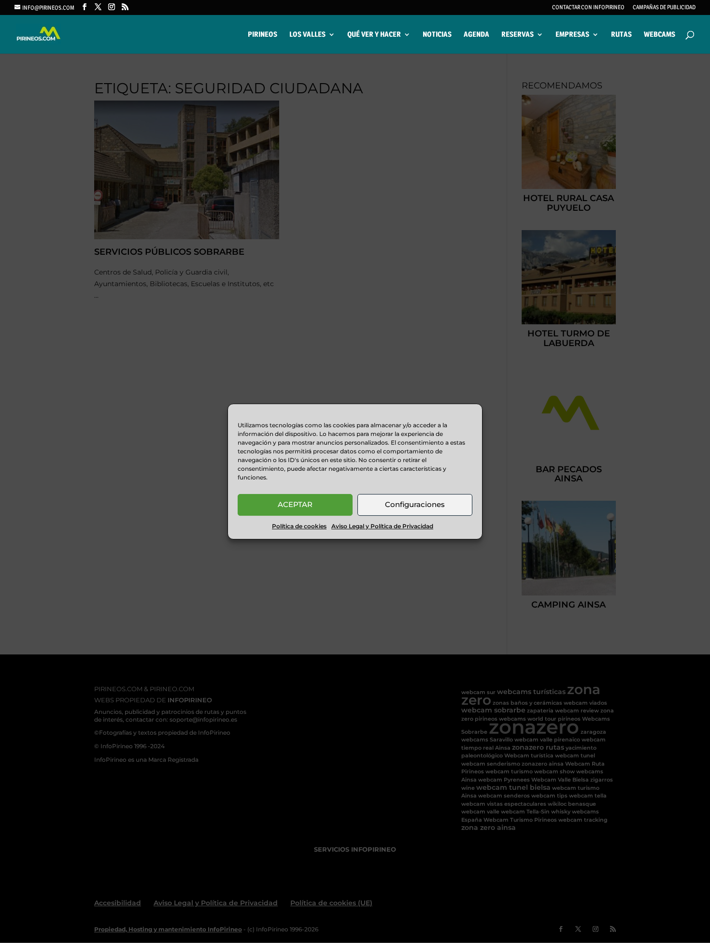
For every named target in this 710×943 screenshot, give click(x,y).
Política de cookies (299, 526)
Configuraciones (415, 504)
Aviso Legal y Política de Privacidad (382, 526)
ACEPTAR (295, 504)
